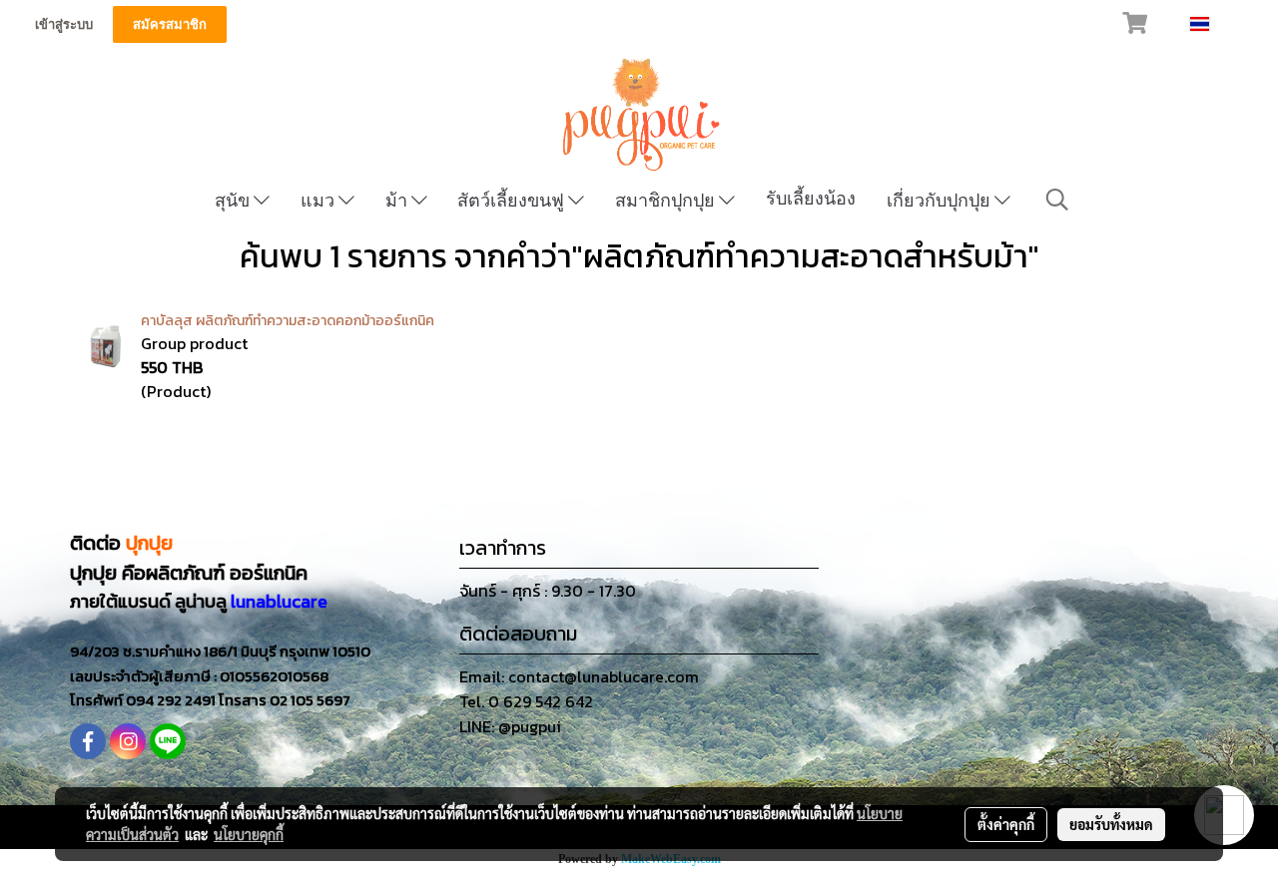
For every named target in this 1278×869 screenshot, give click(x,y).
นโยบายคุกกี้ (249, 834)
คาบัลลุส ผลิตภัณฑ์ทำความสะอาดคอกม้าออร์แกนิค (287, 320)
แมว (319, 200)
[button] (1057, 199)
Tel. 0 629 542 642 (526, 701)
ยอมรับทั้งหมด (1111, 824)
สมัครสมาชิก (170, 24)
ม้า (398, 200)
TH (1222, 23)
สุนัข (234, 200)
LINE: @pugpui (510, 726)
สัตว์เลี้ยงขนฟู (512, 200)
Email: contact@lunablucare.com (579, 676)
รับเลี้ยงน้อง (811, 198)
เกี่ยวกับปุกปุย (940, 200)
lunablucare (279, 601)
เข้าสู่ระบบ (64, 24)
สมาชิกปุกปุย (667, 200)
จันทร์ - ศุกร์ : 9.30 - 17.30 (547, 591)
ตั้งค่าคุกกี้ (1005, 824)
